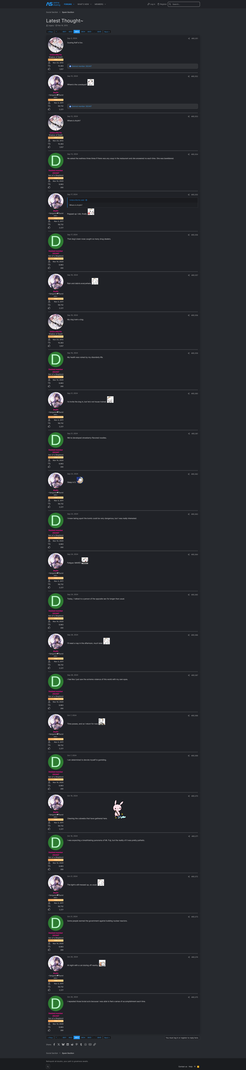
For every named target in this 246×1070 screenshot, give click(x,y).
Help (190, 1067)
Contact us (182, 1067)
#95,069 (194, 756)
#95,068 (194, 716)
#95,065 (194, 595)
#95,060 (194, 393)
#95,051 (195, 38)
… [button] (59, 32)
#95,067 (194, 675)
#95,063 (194, 514)
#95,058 (194, 315)
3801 (64, 32)
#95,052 (194, 76)
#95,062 (194, 474)
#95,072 (194, 877)
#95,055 (194, 195)
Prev (51, 32)
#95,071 (195, 836)
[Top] (194, 1066)
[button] (73, 4)
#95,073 (194, 917)
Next (106, 32)
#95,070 (194, 796)
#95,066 (194, 635)
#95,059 (194, 353)
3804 (83, 32)
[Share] (189, 38)
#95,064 (194, 554)
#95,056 (194, 235)
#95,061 (195, 434)
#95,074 (195, 957)
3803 (77, 32)
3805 (89, 32)
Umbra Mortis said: (77, 200)
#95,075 (194, 997)
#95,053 (194, 116)
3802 (70, 32)
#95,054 (194, 154)
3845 (99, 32)
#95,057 (194, 275)
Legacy (51, 25)
